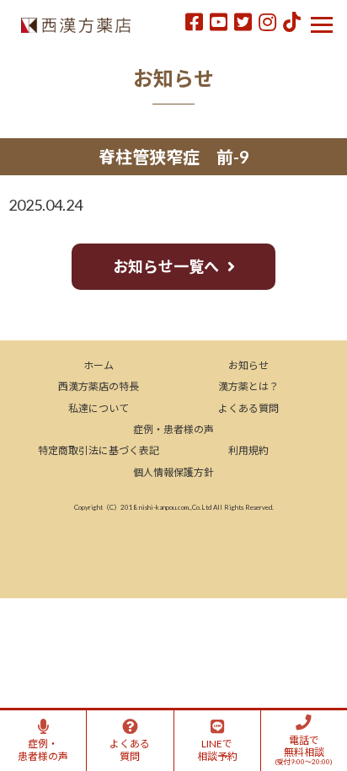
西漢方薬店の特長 (98, 386)
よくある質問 (248, 408)
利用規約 (248, 450)
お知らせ (248, 365)
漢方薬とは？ (248, 386)
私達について (98, 408)
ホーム (98, 365)
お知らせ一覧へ (166, 266)
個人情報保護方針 (173, 472)
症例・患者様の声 (173, 429)
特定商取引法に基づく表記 (98, 450)
